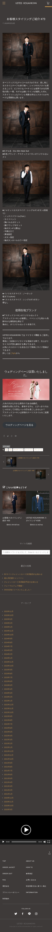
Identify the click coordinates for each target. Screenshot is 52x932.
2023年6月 (8, 681)
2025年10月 (9, 615)
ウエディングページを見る (19, 425)
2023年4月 (8, 689)
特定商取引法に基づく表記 (36, 886)
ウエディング (18, 450)
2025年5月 (8, 619)
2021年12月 (9, 751)
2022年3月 (8, 740)
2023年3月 (8, 693)
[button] (26, 830)
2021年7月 (8, 771)
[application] (26, 829)
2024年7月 (8, 646)
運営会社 (6, 886)
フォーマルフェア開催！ (14, 586)
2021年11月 (8, 755)
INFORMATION (32, 892)
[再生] (3, 842)
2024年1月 (8, 658)
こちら (13, 353)
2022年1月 (8, 747)
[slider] (24, 841)
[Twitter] (7, 436)
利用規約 (6, 899)
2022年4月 (8, 736)
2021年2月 (8, 790)
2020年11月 (8, 802)
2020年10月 (9, 806)
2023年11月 (8, 662)
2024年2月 (8, 654)
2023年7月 (8, 677)
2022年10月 (9, 712)
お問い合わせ (31, 880)
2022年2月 (8, 743)
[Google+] (11, 436)
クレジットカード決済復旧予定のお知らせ (21, 582)
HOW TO (29, 867)
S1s (10, 450)
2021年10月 (9, 759)
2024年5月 (8, 650)
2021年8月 (8, 767)
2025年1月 (8, 627)
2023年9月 (8, 670)
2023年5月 (8, 685)
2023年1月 (8, 701)
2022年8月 (8, 720)
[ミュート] (44, 842)
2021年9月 (8, 763)
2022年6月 (8, 728)
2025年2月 (8, 623)
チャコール (38, 450)
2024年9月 (8, 639)
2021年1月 (8, 794)
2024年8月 (8, 642)
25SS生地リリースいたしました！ (18, 590)
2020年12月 (9, 798)
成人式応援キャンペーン (14, 578)
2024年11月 (8, 631)
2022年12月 (9, 705)
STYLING (6, 446)
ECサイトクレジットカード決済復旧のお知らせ (23, 574)
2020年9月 (8, 809)
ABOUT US (30, 861)
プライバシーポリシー (11, 892)
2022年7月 (8, 724)
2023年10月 (9, 666)
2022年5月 (8, 732)
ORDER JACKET (9, 867)
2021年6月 (8, 775)
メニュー (4, 3)
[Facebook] (4, 436)
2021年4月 (8, 782)
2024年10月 (9, 635)
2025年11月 (8, 611)
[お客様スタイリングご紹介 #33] (14, 502)
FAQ (4, 880)
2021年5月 (8, 778)
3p (6, 450)
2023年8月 (8, 674)
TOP (49, 854)
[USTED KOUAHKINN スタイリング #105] (37, 502)
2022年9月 (8, 716)
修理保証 (29, 873)
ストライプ (29, 450)
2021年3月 (8, 786)
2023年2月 (8, 697)
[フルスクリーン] (48, 842)
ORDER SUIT (7, 873)
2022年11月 (8, 708)
